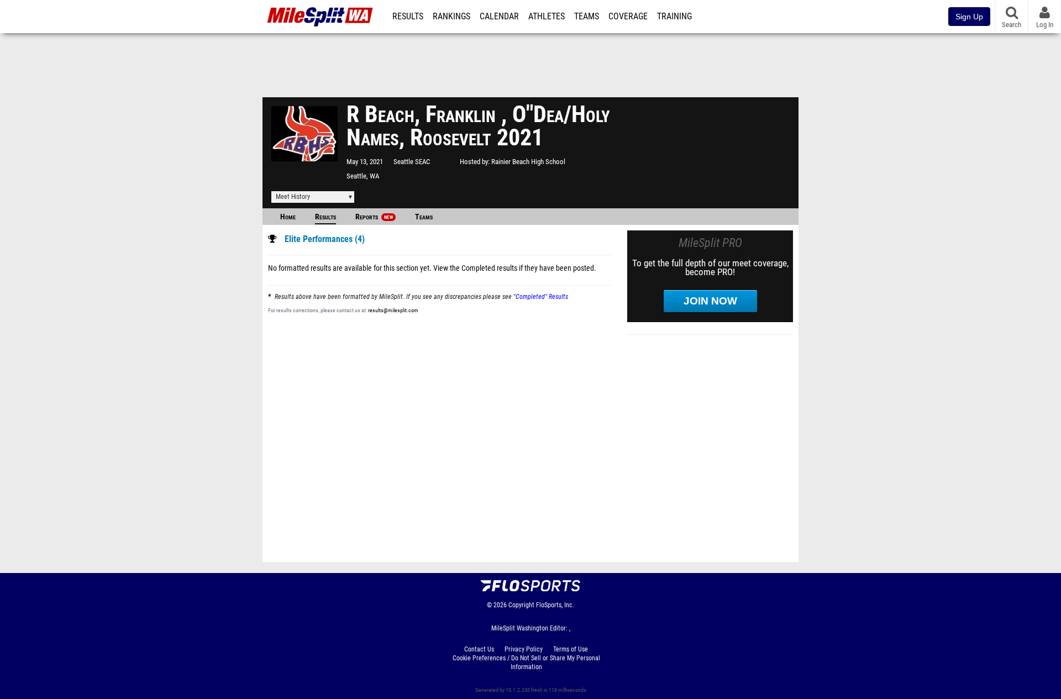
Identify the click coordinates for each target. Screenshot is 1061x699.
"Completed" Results (540, 297)
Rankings (451, 17)
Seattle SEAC (411, 161)
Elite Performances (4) (325, 239)
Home (288, 217)
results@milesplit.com (393, 310)
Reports (374, 217)
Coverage (628, 17)
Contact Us (479, 649)
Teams (586, 17)
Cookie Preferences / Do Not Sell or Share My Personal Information (526, 662)
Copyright (521, 605)
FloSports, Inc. (555, 605)
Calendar (499, 17)
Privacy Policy (524, 649)
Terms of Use (570, 649)
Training (674, 17)
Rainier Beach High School (528, 161)
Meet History (293, 197)
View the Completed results (475, 268)
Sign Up (969, 16)
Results (407, 17)
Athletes (546, 17)
